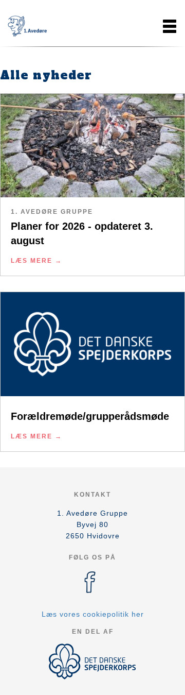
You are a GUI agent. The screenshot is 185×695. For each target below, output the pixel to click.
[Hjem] (33, 26)
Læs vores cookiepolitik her (93, 614)
